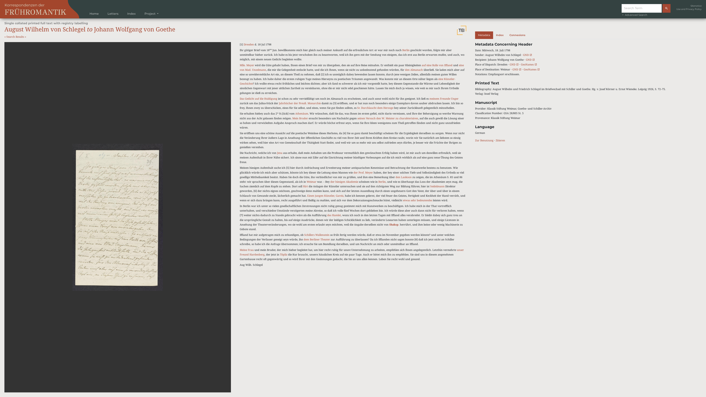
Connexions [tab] (517, 35)
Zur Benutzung (484, 140)
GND (526, 55)
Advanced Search (635, 15)
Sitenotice (696, 5)
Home (94, 13)
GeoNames (527, 64)
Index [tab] (500, 35)
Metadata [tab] (484, 35)
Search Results (15, 36)
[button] (461, 30)
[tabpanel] (588, 92)
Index (131, 13)
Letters (113, 13)
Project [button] (150, 13)
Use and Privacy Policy (689, 9)
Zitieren (500, 140)
